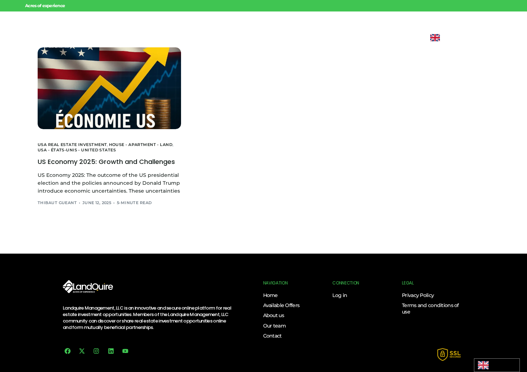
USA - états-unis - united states (77, 150)
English (497, 365)
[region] (93, 320)
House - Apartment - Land (141, 145)
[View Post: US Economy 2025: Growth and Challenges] (109, 88)
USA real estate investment (72, 145)
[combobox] (497, 365)
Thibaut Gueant (57, 202)
